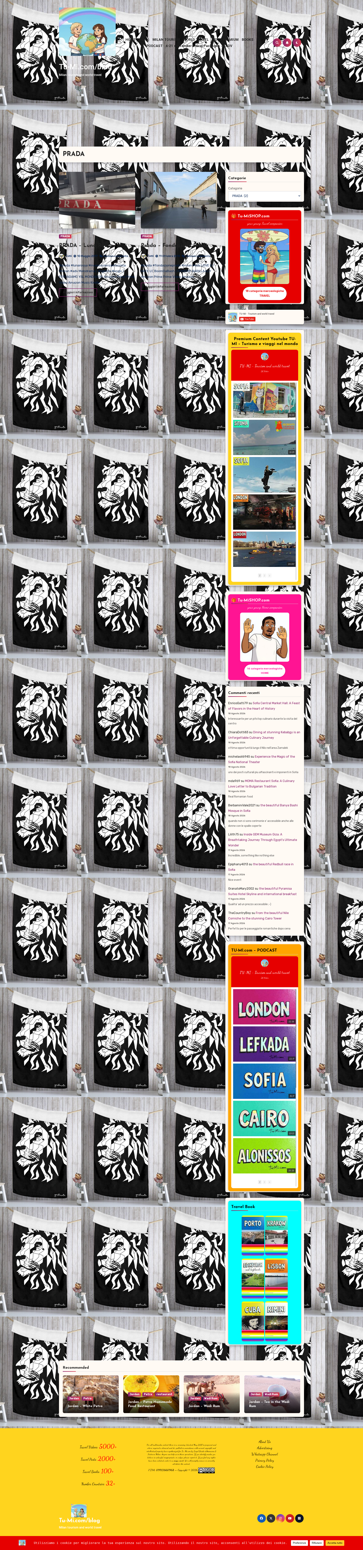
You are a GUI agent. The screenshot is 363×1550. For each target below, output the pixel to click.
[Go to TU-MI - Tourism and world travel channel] (264, 356)
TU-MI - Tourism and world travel (265, 366)
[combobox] (163, 45)
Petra (87, 1398)
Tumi (68, 256)
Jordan (74, 1398)
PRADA (65, 236)
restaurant (164, 1394)
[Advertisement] (181, 118)
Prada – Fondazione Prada (175, 245)
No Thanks (188, 57)
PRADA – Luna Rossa (85, 245)
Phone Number (167, 38)
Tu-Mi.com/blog (85, 67)
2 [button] (264, 575)
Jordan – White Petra (84, 1406)
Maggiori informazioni (78, 292)
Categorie (235, 188)
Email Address (167, 20)
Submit (214, 57)
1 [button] (259, 575)
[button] (269, 575)
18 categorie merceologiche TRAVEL (265, 293)
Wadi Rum (210, 1398)
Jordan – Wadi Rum (204, 1406)
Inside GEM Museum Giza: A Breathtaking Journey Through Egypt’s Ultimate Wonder (262, 840)
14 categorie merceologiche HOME (264, 670)
